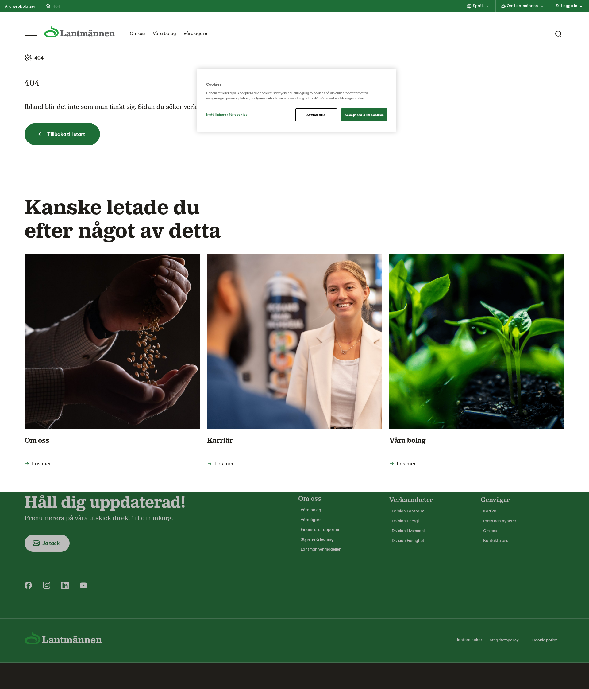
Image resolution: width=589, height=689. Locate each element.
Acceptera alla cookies (364, 115)
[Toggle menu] (31, 33)
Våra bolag (164, 33)
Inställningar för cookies (226, 114)
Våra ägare (195, 33)
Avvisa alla (315, 115)
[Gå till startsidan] (79, 31)
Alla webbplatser (20, 6)
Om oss (137, 33)
